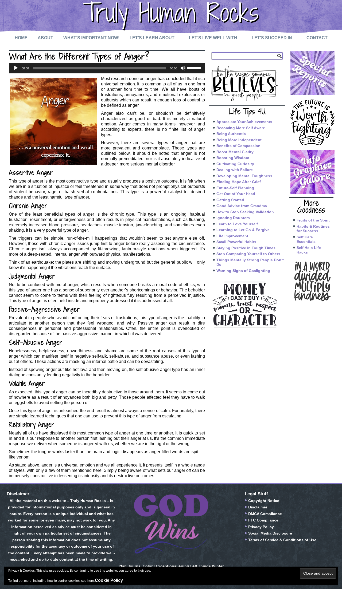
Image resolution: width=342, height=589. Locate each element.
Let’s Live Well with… (215, 37)
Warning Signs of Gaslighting (243, 270)
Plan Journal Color (136, 566)
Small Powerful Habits (236, 242)
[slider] (194, 67)
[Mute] (183, 68)
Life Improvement (232, 236)
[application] (107, 68)
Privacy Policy (261, 527)
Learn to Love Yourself (237, 224)
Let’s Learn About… (154, 37)
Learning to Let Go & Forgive (243, 230)
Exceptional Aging (172, 566)
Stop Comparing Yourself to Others (248, 254)
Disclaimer (257, 507)
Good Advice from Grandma (241, 206)
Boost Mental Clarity (235, 152)
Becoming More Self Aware (240, 128)
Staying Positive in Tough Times (245, 248)
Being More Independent (239, 140)
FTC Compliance (263, 520)
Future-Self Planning (235, 188)
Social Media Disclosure (270, 533)
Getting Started (230, 200)
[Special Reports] (311, 73)
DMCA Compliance (265, 514)
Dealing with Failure (234, 170)
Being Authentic (231, 134)
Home (21, 37)
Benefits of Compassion (238, 146)
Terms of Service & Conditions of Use (282, 540)
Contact (317, 37)
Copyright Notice (263, 501)
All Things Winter (208, 566)
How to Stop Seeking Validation (245, 212)
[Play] (15, 68)
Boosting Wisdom (232, 158)
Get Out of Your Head (235, 194)
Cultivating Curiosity (235, 164)
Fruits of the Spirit (313, 220)
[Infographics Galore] (311, 172)
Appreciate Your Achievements (244, 122)
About (45, 37)
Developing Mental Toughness (244, 176)
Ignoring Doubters (233, 218)
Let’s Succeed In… (274, 37)
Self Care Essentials (306, 239)
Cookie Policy (109, 580)
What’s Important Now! (91, 37)
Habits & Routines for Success (313, 228)
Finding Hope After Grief (238, 182)
